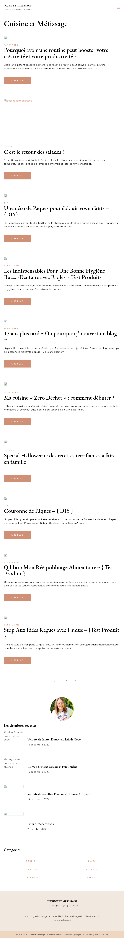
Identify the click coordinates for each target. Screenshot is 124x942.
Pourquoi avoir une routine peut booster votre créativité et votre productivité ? (56, 53)
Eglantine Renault (100, 935)
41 (67, 680)
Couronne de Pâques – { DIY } (38, 510)
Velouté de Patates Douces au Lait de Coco (54, 739)
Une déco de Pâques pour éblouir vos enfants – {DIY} (56, 211)
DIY (6, 203)
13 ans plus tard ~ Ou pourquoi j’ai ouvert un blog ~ (60, 336)
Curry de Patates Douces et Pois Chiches (52, 767)
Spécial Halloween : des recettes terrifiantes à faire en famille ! (60, 458)
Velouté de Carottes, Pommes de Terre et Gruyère (59, 794)
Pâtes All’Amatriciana (41, 824)
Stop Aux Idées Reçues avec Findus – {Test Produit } (61, 633)
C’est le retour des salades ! (34, 151)
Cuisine (9, 147)
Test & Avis (12, 266)
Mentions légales (71, 935)
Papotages (11, 45)
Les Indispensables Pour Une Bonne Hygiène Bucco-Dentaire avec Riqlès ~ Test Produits (54, 274)
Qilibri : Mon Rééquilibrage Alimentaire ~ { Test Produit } (59, 570)
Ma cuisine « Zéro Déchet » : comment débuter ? (59, 397)
